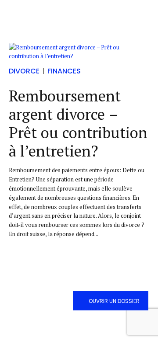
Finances (64, 71)
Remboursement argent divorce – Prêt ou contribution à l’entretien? (78, 123)
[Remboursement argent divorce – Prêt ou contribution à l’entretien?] (79, 52)
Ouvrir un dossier (114, 301)
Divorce (24, 71)
